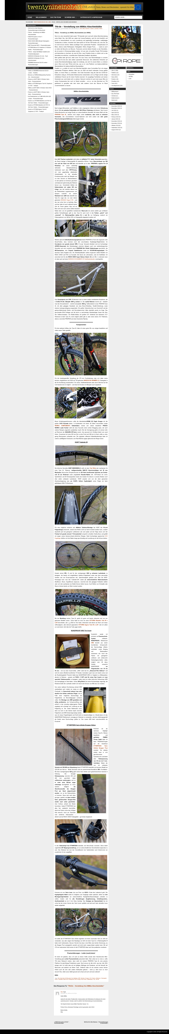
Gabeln (92, 28)
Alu (72, 978)
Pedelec (113, 79)
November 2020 (115, 108)
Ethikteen (98, 978)
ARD (79, 978)
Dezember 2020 (115, 106)
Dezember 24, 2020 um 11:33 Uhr (69, 993)
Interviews (114, 75)
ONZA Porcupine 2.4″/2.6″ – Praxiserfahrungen (61, 1022)
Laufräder (96, 28)
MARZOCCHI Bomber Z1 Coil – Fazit (38, 56)
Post (76, 979)
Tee (94, 979)
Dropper (87, 978)
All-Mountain (68, 978)
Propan (79, 979)
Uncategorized (115, 85)
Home (30, 17)
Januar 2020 (114, 119)
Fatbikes (113, 72)
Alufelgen (75, 978)
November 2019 (115, 123)
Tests (112, 83)
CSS (130, 78)
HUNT (56, 979)
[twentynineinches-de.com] (61, 9)
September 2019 (115, 127)
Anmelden (131, 74)
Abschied (62, 978)
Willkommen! (41, 17)
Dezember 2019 (115, 121)
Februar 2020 (115, 117)
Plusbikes (114, 81)
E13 (90, 978)
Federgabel (103, 978)
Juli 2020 (113, 110)
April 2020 (114, 112)
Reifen (100, 28)
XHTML (131, 76)
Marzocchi (65, 979)
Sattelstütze (90, 979)
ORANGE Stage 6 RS (67, 200)
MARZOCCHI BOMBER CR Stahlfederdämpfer (81, 259)
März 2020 (114, 114)
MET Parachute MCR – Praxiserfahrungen (39, 45)
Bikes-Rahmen (86, 28)
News (113, 77)
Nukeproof (71, 979)
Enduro (93, 978)
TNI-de (97, 979)
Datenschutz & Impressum (91, 17)
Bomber (83, 978)
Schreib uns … (71, 17)
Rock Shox (84, 979)
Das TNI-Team (55, 17)
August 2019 (114, 129)
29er (50, 22)
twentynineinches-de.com (40, 22)
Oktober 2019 (115, 125)
